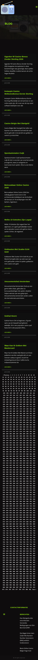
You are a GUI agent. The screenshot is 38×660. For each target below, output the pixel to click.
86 (24, 388)
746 (14, 537)
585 (11, 501)
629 (24, 510)
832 (34, 555)
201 (31, 413)
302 (34, 436)
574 (7, 499)
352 (34, 447)
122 (34, 395)
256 (14, 427)
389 (24, 456)
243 (4, 424)
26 (3, 379)
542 (34, 490)
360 (27, 449)
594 (7, 503)
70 (16, 386)
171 (31, 406)
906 (14, 573)
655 (11, 517)
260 (27, 427)
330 (27, 442)
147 (17, 402)
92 (6, 390)
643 (4, 515)
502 (34, 481)
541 (31, 490)
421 (31, 463)
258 (21, 427)
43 (13, 382)
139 (24, 400)
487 (17, 479)
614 (7, 508)
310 (27, 438)
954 (7, 585)
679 (24, 521)
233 (4, 422)
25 (35, 377)
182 (34, 409)
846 (14, 560)
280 (27, 431)
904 (7, 573)
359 (24, 449)
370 (27, 451)
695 (11, 526)
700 (27, 526)
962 (34, 585)
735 (11, 535)
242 (34, 422)
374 (7, 454)
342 (34, 445)
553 (4, 494)
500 (27, 481)
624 (7, 510)
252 (34, 424)
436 (14, 467)
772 (34, 542)
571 (31, 497)
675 (11, 521)
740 (27, 535)
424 (7, 465)
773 (4, 544)
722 (34, 531)
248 (21, 424)
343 (4, 447)
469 (24, 474)
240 (27, 422)
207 (17, 415)
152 (34, 402)
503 (4, 483)
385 (11, 456)
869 (24, 564)
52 (3, 384)
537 (17, 490)
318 (21, 440)
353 (4, 449)
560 (27, 494)
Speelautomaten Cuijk (14, 153)
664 (7, 519)
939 (24, 580)
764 (7, 542)
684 (7, 524)
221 (31, 418)
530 (27, 488)
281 (31, 431)
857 (17, 562)
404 (7, 461)
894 (7, 571)
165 (11, 406)
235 (11, 422)
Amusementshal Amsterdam (17, 281)
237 (17, 422)
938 (21, 580)
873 (4, 567)
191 (31, 411)
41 (8, 382)
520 (27, 485)
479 (24, 476)
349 (24, 447)
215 (11, 418)
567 (17, 497)
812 (34, 551)
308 (21, 438)
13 (3, 377)
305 (11, 438)
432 (34, 465)
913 (4, 576)
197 (17, 413)
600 (27, 503)
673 (4, 521)
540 (27, 490)
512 (34, 483)
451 (31, 470)
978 (20, 589)
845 (11, 560)
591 (31, 501)
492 (34, 479)
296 (14, 436)
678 (21, 521)
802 (34, 549)
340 (27, 445)
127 (17, 397)
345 (11, 447)
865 (11, 564)
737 (17, 535)
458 (21, 472)
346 (14, 447)
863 (4, 564)
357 (17, 449)
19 (19, 377)
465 (11, 474)
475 (11, 476)
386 (14, 456)
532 (34, 488)
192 (34, 411)
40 (5, 382)
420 (27, 463)
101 (31, 390)
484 (7, 479)
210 (27, 415)
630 (27, 510)
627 (17, 510)
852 (34, 560)
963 (4, 587)
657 (17, 517)
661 (31, 517)
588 (21, 501)
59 (21, 384)
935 (11, 580)
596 (14, 503)
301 (31, 436)
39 (3, 382)
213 (4, 418)
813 (4, 553)
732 (34, 533)
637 (17, 512)
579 (24, 499)
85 (21, 388)
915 (11, 576)
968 (21, 587)
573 (4, 499)
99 (24, 390)
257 (17, 427)
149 (24, 402)
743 (4, 537)
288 (21, 433)
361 (31, 449)
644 (7, 515)
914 (7, 576)
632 (34, 510)
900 (27, 571)
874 (7, 567)
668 (21, 519)
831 (31, 555)
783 (4, 546)
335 (11, 445)
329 (24, 442)
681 (31, 521)
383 (4, 456)
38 (35, 379)
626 (14, 510)
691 (31, 524)
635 (11, 512)
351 (31, 447)
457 (17, 472)
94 (11, 390)
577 (17, 499)
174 (7, 409)
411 (31, 461)
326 (14, 442)
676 (14, 521)
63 (32, 384)
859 (24, 562)
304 (7, 438)
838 (21, 558)
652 (34, 515)
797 (17, 549)
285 (11, 433)
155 (11, 404)
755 (11, 539)
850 (27, 560)
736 (14, 535)
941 (31, 580)
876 (14, 567)
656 (14, 517)
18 (16, 377)
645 (11, 515)
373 (4, 454)
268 (21, 429)
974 (7, 589)
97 (19, 390)
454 (7, 472)
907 (17, 573)
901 (31, 571)
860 (27, 562)
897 (17, 571)
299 (24, 436)
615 (11, 508)
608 (21, 506)
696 (14, 526)
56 (13, 384)
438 (21, 467)
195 (11, 413)
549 (24, 492)
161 (31, 404)
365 (11, 451)
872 (34, 564)
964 (7, 587)
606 (14, 506)
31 (16, 379)
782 (34, 544)
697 (17, 526)
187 (17, 411)
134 (7, 400)
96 (16, 390)
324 (7, 442)
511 (31, 483)
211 (31, 415)
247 (17, 424)
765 (11, 542)
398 (21, 458)
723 (4, 533)
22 (27, 377)
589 (24, 501)
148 (21, 402)
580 (27, 499)
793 (4, 549)
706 (14, 528)
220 (27, 418)
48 (27, 382)
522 (34, 485)
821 (31, 553)
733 (4, 535)
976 (13, 589)
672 (34, 519)
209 (24, 415)
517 (17, 485)
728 (21, 533)
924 (7, 578)
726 (14, 533)
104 (7, 393)
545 (11, 492)
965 (11, 587)
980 (27, 589)
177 (17, 409)
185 (11, 411)
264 (7, 429)
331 (31, 442)
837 (17, 558)
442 (34, 467)
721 (31, 531)
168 (21, 406)
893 (4, 571)
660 (27, 517)
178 (21, 409)
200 (27, 413)
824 (7, 555)
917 (17, 576)
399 (24, 458)
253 (4, 427)
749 (24, 537)
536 (14, 490)
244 (7, 424)
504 (7, 483)
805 (11, 551)
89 (32, 388)
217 (17, 418)
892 (34, 569)
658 (21, 517)
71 (19, 386)
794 (7, 549)
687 (17, 524)
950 (27, 582)
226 (14, 420)
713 (4, 531)
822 (34, 553)
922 (34, 576)
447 (17, 470)
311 (31, 438)
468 (21, 474)
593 (4, 503)
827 (17, 555)
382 (34, 454)
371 (31, 451)
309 (24, 438)
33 (21, 379)
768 (21, 542)
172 (34, 406)
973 (3, 589)
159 (24, 404)
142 (34, 400)
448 (21, 470)
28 (8, 379)
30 (13, 379)
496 (14, 481)
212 (34, 415)
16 (11, 377)
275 (11, 431)
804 (7, 551)
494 (7, 481)
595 (11, 503)
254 (7, 427)
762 (34, 539)
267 (17, 429)
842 (34, 558)
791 (31, 546)
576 (14, 499)
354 (7, 449)
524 (7, 488)
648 (21, 515)
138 (21, 400)
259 (24, 427)
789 (24, 546)
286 (14, 433)
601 (31, 503)
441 (31, 467)
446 (14, 470)
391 (31, 456)
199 (24, 413)
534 (7, 490)
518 (21, 485)
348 (21, 447)
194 (7, 413)
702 (34, 526)
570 (27, 497)
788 (21, 546)
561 (31, 494)
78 (3, 388)
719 (24, 531)
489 (24, 479)
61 (27, 384)
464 (7, 474)
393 (4, 458)
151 (31, 402)
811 (31, 551)
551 (31, 492)
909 (24, 573)
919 (24, 576)
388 (21, 456)
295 (11, 436)
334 (7, 445)
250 (27, 424)
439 (24, 467)
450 (27, 470)
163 (4, 406)
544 (7, 492)
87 (27, 388)
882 (34, 567)
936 (14, 580)
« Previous (6, 375)
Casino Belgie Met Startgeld (16, 123)
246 (14, 424)
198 (21, 413)
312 (34, 438)
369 (24, 451)
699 (24, 526)
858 (21, 562)
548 (21, 492)
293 (4, 436)
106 (14, 393)
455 (11, 472)
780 (27, 544)
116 (14, 395)
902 (34, 571)
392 (34, 456)
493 (4, 481)
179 (24, 409)
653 (4, 517)
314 (7, 440)
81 (11, 388)
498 (21, 481)
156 (14, 404)
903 (4, 573)
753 (4, 539)
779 (24, 544)
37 (32, 379)
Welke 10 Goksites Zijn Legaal (17, 220)
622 (34, 508)
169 (24, 406)
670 (27, 519)
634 (7, 512)
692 (34, 524)
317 (17, 440)
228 (21, 420)
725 (11, 533)
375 (11, 454)
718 (21, 531)
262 (34, 427)
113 (4, 395)
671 (31, 519)
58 (19, 384)
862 (34, 562)
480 (27, 476)
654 (7, 517)
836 (14, 558)
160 (27, 404)
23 (29, 377)
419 (24, 463)
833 (4, 558)
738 (21, 535)
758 (21, 539)
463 (4, 474)
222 (34, 418)
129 (24, 397)
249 (24, 424)
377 (17, 454)
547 (17, 492)
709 (24, 528)
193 (4, 413)
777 (17, 544)
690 (27, 524)
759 (24, 539)
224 (7, 420)
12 (34, 375)
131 (31, 397)
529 (24, 488)
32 (19, 379)
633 (4, 512)
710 (27, 528)
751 (31, 537)
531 (31, 488)
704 (7, 528)
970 (27, 587)
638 (21, 512)
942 (34, 580)
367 (17, 451)
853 (4, 562)
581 (31, 499)
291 (31, 433)
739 (24, 535)
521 (31, 485)
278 (21, 431)
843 (4, 560)
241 (31, 422)
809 (24, 551)
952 (34, 582)
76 (32, 386)
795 (11, 549)
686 (14, 524)
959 (24, 585)
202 (34, 413)
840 (27, 558)
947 (17, 582)
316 (14, 440)
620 (27, 508)
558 (21, 494)
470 (27, 474)
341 (31, 445)
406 (14, 461)
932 (34, 578)
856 (14, 562)
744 (7, 537)
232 (34, 420)
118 (21, 395)
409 (24, 461)
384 (7, 456)
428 (21, 465)
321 (31, 440)
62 (29, 384)
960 (27, 585)
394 (7, 458)
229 (24, 420)
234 (7, 422)
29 (11, 379)
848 (21, 560)
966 (14, 587)
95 (14, 390)
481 (31, 476)
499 (24, 481)
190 (27, 411)
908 (21, 573)
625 (11, 510)
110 (28, 393)
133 (4, 400)
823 (4, 555)
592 (34, 501)
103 (4, 393)
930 (27, 578)
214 (7, 418)
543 (4, 492)
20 (21, 377)
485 (11, 479)
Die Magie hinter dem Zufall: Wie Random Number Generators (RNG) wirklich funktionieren (27, 638)
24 (32, 377)
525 (11, 488)
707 (17, 528)
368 (21, 451)
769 (24, 542)
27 (5, 379)
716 (14, 531)
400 (27, 458)
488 (21, 479)
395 (11, 458)
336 (14, 445)
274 (7, 431)
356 (14, 449)
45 (19, 382)
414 (7, 463)
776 (14, 544)
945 (11, 582)
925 (11, 578)
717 (17, 531)
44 (16, 382)
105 (11, 393)
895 (11, 571)
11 (31, 375)
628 (21, 510)
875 (11, 567)
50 (32, 382)
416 (14, 463)
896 (14, 571)
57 (16, 384)
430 (27, 465)
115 (11, 395)
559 (24, 494)
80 (8, 388)
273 (4, 431)
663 (4, 519)
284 (7, 433)
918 (21, 576)
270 (27, 429)
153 (4, 404)
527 (17, 488)
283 (4, 433)
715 (11, 531)
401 (31, 458)
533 (4, 490)
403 (4, 461)
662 (34, 517)
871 (31, 564)
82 (13, 388)
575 (11, 499)
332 (34, 442)
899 (24, 571)
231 (31, 420)
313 (4, 440)
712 (34, 528)
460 (27, 472)
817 (17, 553)
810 (27, 551)
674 (7, 521)
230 (27, 420)
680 (27, 521)
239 (24, 422)
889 (24, 569)
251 (31, 424)
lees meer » (7, 78)
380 (27, 454)
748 (21, 537)
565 (11, 497)
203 (4, 415)
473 (4, 476)
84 (19, 388)
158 (21, 404)
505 (11, 483)
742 (34, 535)
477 (17, 476)
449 (24, 470)
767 (17, 542)
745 (11, 537)
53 (5, 384)
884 (7, 569)
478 (21, 476)
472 (34, 474)
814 (7, 553)
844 (7, 560)
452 (34, 470)
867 (17, 564)
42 (11, 382)
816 (14, 553)
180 (27, 409)
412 (34, 461)
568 (21, 497)
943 (4, 582)
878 (21, 567)
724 (7, 533)
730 (27, 533)
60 (24, 384)
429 (24, 465)
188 (21, 411)
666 (14, 519)
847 (17, 560)
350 (27, 447)
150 (27, 402)
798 (21, 549)
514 (7, 485)
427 (17, 465)
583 (4, 501)
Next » (34, 589)
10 (28, 375)
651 (31, 515)
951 (31, 582)
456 (14, 472)
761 (31, 539)
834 (7, 558)
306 (14, 438)
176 (14, 409)
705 (11, 528)
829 (24, 555)
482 (34, 476)
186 (14, 411)
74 (27, 386)
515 (11, 485)
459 (24, 472)
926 (14, 578)
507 (17, 483)
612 (34, 506)
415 (11, 463)
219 (24, 418)
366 (14, 451)
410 (27, 461)
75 (29, 386)
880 (27, 567)
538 (21, 490)
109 (24, 393)
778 (21, 544)
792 (34, 546)
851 (31, 560)
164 (7, 406)
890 (27, 569)
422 (34, 463)
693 (4, 526)
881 (31, 567)
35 (27, 379)
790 (27, 546)
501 (31, 481)
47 (24, 382)
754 (7, 539)
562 (34, 494)
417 (17, 463)
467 (17, 474)
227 (17, 420)
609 (24, 506)
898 (21, 571)
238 (21, 422)
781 (31, 544)
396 (14, 458)
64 (35, 384)
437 (17, 467)
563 (4, 497)
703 (4, 528)
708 (21, 528)
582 (34, 499)
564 (7, 497)
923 (4, 578)
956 (14, 585)
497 (17, 481)
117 (17, 395)
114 (7, 395)
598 (21, 503)
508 (21, 483)
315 (11, 440)
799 (24, 549)
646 (14, 515)
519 (24, 485)
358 (21, 449)
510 (27, 483)
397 (17, 458)
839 (24, 558)
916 (14, 576)
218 (21, 418)
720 (27, 531)
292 (34, 433)
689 (24, 524)
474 (7, 476)
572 (34, 497)
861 (31, 562)
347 (17, 447)
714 (7, 531)
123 (4, 397)
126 (14, 397)
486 (14, 479)
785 (11, 546)
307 (17, 438)
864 (7, 564)
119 (24, 395)
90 (35, 388)
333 (4, 445)
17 (13, 377)
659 (24, 517)
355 (11, 449)
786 (14, 546)
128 (21, 397)
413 (4, 463)
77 (35, 386)
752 (34, 537)
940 (27, 580)
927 (17, 578)
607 (17, 506)
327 (17, 442)
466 (14, 474)
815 (11, 553)
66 (5, 386)
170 (27, 406)
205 (11, 415)
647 (17, 515)
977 (17, 589)
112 (34, 393)
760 (27, 539)
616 (14, 508)
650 (27, 515)
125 (11, 397)
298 (21, 436)
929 (24, 578)
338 (21, 445)
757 (17, 539)
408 (21, 461)
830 (27, 555)
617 (17, 508)
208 (21, 415)
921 (31, 576)
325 (11, 442)
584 (7, 501)
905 (11, 573)
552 (34, 492)
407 (17, 461)
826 (14, 555)
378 (21, 454)
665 (11, 519)
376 (14, 454)
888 (21, 569)
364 (7, 451)
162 (34, 404)
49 (29, 382)
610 (27, 506)
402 (34, 458)
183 (4, 411)
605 (11, 506)
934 (7, 580)
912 (34, 573)
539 (24, 490)
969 (24, 587)
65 (3, 386)
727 (17, 533)
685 (11, 524)
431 (31, 465)
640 (27, 512)
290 (27, 433)
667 (17, 519)
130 (27, 397)
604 (7, 506)
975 (10, 589)
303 (4, 438)
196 (14, 413)
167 (17, 406)
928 (21, 578)
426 (14, 465)
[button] (36, 6)
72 (21, 386)
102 (34, 390)
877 (17, 567)
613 (4, 508)
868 (21, 564)
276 (14, 431)
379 (24, 454)
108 (21, 393)
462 (34, 472)
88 (29, 388)
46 (21, 382)
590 (27, 501)
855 (11, 562)
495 (11, 481)
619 (24, 508)
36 (29, 379)
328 (21, 442)
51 (35, 382)
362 (34, 449)
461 (31, 472)
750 (27, 537)
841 (31, 558)
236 (14, 422)
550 (27, 492)
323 (4, 442)
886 (14, 569)
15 (8, 377)
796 (14, 549)
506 (14, 483)
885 (11, 569)
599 (24, 503)
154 (7, 404)
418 (21, 463)
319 (24, 440)
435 (11, 467)
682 (34, 521)
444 (7, 470)
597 (17, 503)
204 (7, 415)
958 (21, 585)
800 (27, 549)
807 (17, 551)
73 (24, 386)
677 (17, 521)
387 (17, 456)
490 (27, 479)
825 (11, 555)
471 (31, 474)
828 (21, 555)
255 (11, 427)
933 (4, 580)
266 (14, 429)
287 (17, 433)
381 (31, 454)
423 (4, 465)
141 (31, 400)
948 (21, 582)
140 (27, 400)
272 (34, 429)
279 (24, 431)
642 (34, 512)
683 (4, 524)
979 (23, 589)
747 (17, 537)
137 (17, 400)
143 (4, 402)
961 (31, 585)
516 (14, 485)
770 (27, 542)
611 (31, 506)
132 (34, 397)
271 (31, 429)
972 (34, 587)
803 (4, 551)
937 (17, 580)
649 (24, 515)
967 (17, 587)
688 (21, 524)
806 (14, 551)
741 (31, 535)
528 (21, 488)
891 (31, 569)
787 (17, 546)
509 (24, 483)
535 (11, 490)
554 (7, 494)
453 (4, 472)
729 (24, 533)
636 (14, 512)
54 (8, 384)
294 (7, 436)
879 (24, 567)
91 (3, 390)
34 (24, 379)
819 (24, 553)
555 (11, 494)
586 (14, 501)
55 (11, 384)
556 (14, 494)
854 (7, 562)
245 (11, 424)
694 (7, 526)
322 (34, 440)
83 (16, 388)
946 (14, 582)
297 (17, 436)
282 (34, 431)
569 (24, 497)
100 (28, 390)
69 (13, 386)
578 (21, 499)
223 (4, 420)
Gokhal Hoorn (10, 316)
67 (8, 386)
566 (14, 497)
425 (11, 465)
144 (7, 402)
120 (27, 395)
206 (14, 415)
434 (7, 467)
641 (31, 512)
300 (27, 436)
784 (7, 546)
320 (27, 440)
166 (14, 406)
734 (7, 535)
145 (11, 402)
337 (17, 445)
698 (21, 526)
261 (31, 427)
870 (27, 564)
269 (24, 429)
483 (4, 479)
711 (31, 528)
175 (11, 409)
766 (14, 542)
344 (7, 447)
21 (24, 377)
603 (4, 506)
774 (7, 544)
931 (31, 578)
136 (14, 400)
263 (4, 429)
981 (30, 589)
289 (24, 433)
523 (4, 488)
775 (11, 544)
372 (34, 451)
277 (17, 431)
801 (31, 549)
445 (11, 470)
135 (11, 400)
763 (4, 542)
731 (31, 533)
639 (24, 512)
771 (31, 542)
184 (7, 411)
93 (8, 390)
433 (4, 467)
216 (14, 418)
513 (4, 485)
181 (31, 409)
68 (11, 386)
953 (4, 585)
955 (11, 585)
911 (31, 573)
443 (4, 470)
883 (4, 569)
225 (11, 420)
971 (31, 587)
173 (4, 409)
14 (5, 377)
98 (22, 390)
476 (14, 476)
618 (21, 508)
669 (24, 519)
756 (14, 539)
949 (24, 582)
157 (17, 404)
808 (21, 551)
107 (17, 393)
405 (11, 461)
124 (7, 397)
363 (4, 451)
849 (24, 560)
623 (4, 510)
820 (27, 553)
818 (21, 553)
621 (31, 508)
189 (24, 411)
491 (31, 479)
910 (27, 573)
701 (31, 526)
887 (17, 569)
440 (27, 467)
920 (27, 576)
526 (14, 488)
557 (17, 494)
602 (34, 503)
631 (31, 510)
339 (24, 445)
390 (27, 456)
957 (17, 585)
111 (31, 393)
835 (11, 558)
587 (17, 501)
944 (7, 582)
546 (14, 492)
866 (14, 564)
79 (5, 388)
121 (30, 395)
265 (11, 429)
